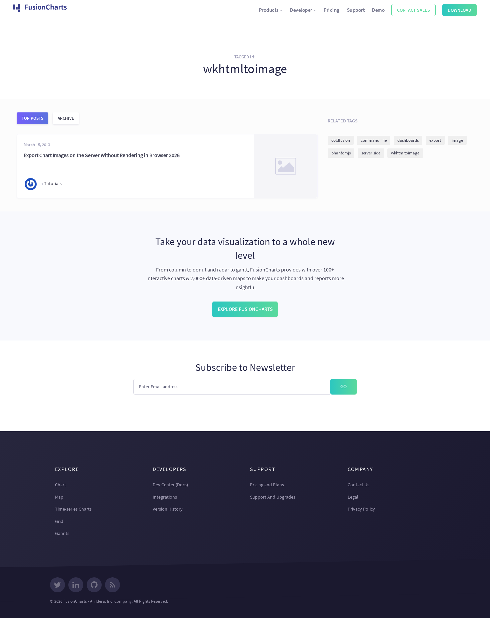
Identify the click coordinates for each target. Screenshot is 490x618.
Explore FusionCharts (245, 309)
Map (59, 497)
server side (370, 153)
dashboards (408, 140)
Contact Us (358, 485)
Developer (301, 10)
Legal (353, 497)
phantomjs (341, 153)
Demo (378, 10)
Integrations (165, 497)
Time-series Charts (73, 509)
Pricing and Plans (267, 485)
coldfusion (340, 140)
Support (356, 10)
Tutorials (53, 184)
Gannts (62, 533)
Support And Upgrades (272, 497)
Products (269, 10)
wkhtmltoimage (405, 153)
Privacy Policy (361, 509)
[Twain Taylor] (31, 184)
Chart (60, 485)
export (435, 140)
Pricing (332, 10)
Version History (168, 509)
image (457, 140)
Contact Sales (413, 10)
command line (374, 140)
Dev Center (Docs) (170, 485)
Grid (59, 521)
